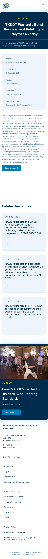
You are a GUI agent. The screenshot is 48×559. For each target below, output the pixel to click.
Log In (6, 471)
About (7, 517)
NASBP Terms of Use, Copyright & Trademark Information (19, 538)
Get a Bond (9, 512)
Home (4, 43)
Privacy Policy (10, 527)
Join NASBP (9, 476)
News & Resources (12, 502)
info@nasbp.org (9, 447)
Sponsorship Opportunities (16, 482)
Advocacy (8, 507)
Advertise (8, 466)
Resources (13, 43)
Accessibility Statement (15, 532)
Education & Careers (13, 491)
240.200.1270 (9, 445)
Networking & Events (13, 496)
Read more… (10, 168)
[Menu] (43, 5)
